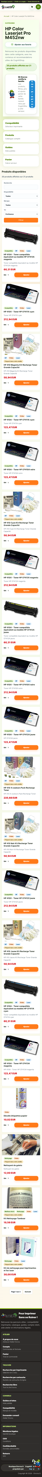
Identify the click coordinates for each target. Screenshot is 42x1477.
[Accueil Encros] (14, 7)
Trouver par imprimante (32, 94)
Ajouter (26, 275)
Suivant (28, 1292)
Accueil (6, 16)
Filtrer (21, 220)
